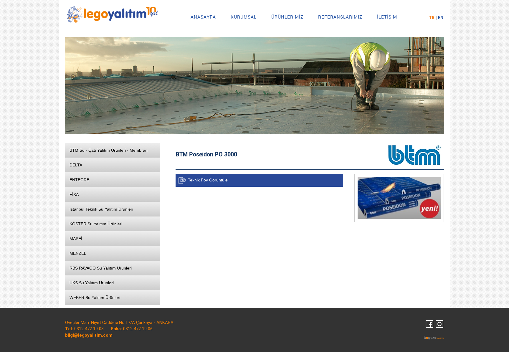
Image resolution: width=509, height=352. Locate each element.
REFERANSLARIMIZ (340, 17)
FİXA (74, 194)
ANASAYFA (203, 17)
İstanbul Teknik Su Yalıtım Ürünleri (101, 209)
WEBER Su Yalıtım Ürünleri (95, 297)
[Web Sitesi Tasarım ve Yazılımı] (434, 337)
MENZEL (78, 253)
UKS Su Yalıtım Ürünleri (92, 282)
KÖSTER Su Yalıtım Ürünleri (96, 224)
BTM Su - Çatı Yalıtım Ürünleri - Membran (109, 150)
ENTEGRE (79, 179)
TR (431, 17)
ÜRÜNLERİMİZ (287, 17)
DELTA (76, 165)
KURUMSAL (244, 17)
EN (440, 17)
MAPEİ (76, 238)
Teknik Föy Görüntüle (208, 179)
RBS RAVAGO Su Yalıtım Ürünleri (101, 268)
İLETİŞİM (387, 17)
